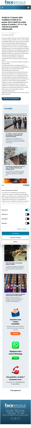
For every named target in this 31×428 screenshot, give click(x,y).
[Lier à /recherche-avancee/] (28, 7)
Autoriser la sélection (15, 237)
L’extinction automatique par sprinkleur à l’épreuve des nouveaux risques (15, 295)
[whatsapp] (19, 418)
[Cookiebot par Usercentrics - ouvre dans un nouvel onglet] (23, 185)
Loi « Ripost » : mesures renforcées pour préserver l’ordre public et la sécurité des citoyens (14, 135)
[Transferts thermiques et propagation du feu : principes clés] (15, 179)
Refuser (16, 241)
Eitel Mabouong (12, 33)
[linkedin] (15, 418)
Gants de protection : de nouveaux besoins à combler (14, 263)
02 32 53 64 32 (20, 382)
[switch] (27, 214)
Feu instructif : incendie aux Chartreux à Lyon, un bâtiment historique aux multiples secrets (15, 167)
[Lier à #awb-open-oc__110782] (2, 7)
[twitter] (12, 418)
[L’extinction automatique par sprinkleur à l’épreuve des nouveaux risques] (15, 274)
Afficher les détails (21, 229)
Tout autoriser (15, 233)
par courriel (16, 384)
